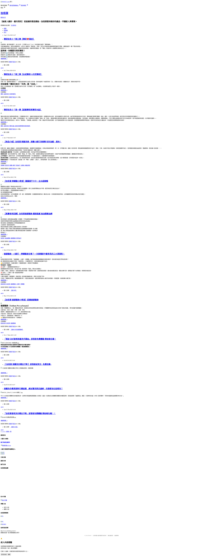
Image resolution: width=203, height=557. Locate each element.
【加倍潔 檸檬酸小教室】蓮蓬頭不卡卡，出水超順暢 (26, 181)
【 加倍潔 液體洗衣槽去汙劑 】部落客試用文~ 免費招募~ (27, 364)
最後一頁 (8, 431)
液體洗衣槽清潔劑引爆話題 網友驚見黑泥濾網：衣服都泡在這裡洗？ (33, 389)
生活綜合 (13, 25)
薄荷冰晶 (12, 126)
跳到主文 (3, 17)
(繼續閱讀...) (4, 58)
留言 (14, 62)
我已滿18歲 (4, 554)
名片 (5, 32)
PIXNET (89, 535)
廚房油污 (18, 238)
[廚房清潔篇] (3, 452)
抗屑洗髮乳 (12, 94)
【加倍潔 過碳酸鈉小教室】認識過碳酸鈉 (21, 300)
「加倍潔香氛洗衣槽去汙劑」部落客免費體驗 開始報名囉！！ (30, 413)
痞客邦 (11, 62)
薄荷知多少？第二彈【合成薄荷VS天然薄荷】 (23, 74)
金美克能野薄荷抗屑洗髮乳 (22, 126)
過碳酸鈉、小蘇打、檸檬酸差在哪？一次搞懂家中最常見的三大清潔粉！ (34, 254)
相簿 (5, 28)
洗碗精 (3, 165)
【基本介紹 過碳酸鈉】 (16, 329)
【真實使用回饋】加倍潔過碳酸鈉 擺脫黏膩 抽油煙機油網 (28, 214)
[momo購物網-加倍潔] (3, 524)
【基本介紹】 (14, 427)
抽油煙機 (7, 238)
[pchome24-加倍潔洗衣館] (2, 516)
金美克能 (6, 94)
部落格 (6, 30)
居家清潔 (3, 284)
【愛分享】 (13, 290)
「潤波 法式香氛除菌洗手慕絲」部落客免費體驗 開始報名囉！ (30, 339)
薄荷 (2, 94)
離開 (9, 554)
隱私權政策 (110, 535)
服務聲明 (117, 535)
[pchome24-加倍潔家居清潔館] (2, 521)
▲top (2, 67)
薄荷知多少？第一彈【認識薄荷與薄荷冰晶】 (23, 110)
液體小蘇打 (12, 165)
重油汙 (18, 165)
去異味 (23, 165)
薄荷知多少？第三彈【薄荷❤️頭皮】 (19, 39)
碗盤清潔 (27, 165)
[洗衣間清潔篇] (2, 453)
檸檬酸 (22, 284)
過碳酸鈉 (13, 238)
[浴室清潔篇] (2, 452)
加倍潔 (4, 13)
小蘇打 (18, 284)
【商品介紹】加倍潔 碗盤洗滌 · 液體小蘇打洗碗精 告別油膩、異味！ (33, 142)
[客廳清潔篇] (3, 453)
